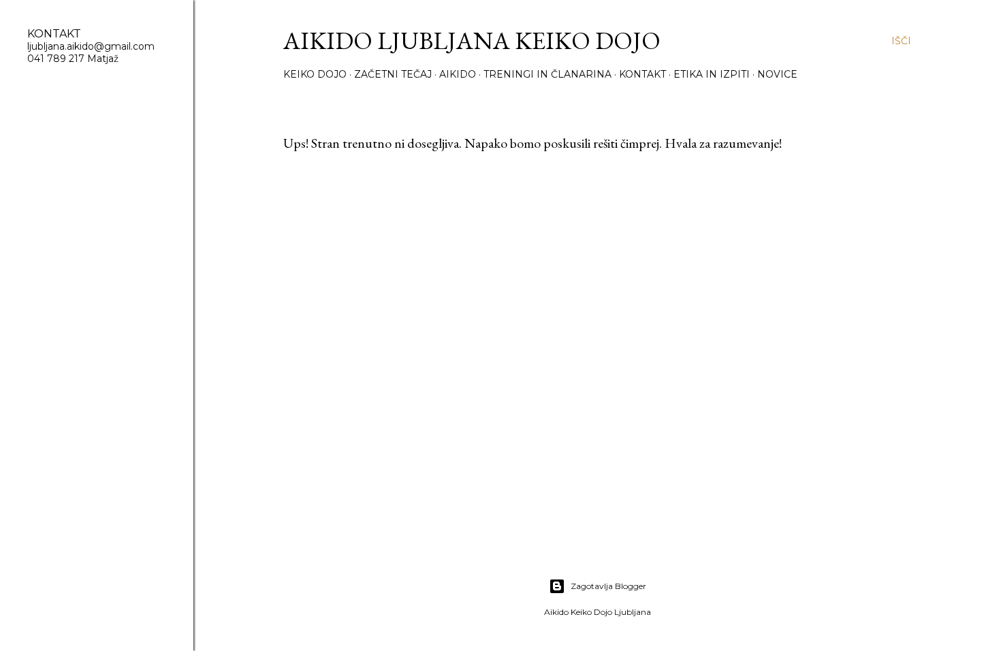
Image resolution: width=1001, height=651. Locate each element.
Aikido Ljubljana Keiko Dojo (472, 41)
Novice (777, 74)
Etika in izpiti (711, 74)
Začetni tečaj (393, 74)
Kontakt (642, 74)
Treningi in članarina (547, 74)
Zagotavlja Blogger (608, 586)
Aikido (457, 74)
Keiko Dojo (315, 74)
